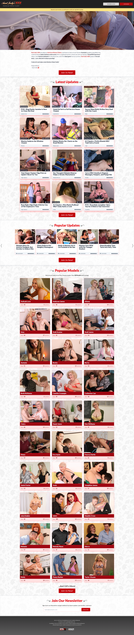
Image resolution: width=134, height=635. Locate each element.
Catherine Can (90, 393)
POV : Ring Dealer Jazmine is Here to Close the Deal (34, 110)
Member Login (111, 4)
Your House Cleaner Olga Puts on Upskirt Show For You (33, 174)
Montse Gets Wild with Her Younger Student (86, 247)
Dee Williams (90, 424)
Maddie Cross (90, 516)
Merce (87, 546)
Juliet (55, 516)
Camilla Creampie (59, 393)
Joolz (55, 485)
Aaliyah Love (26, 301)
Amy (22, 332)
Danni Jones (57, 424)
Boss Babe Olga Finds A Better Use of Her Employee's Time (34, 206)
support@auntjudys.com (70, 621)
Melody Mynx (58, 546)
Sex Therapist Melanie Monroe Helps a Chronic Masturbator (64, 174)
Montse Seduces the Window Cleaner (32, 142)
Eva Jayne (56, 455)
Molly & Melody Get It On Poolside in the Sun (66, 246)
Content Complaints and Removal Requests (77, 623)
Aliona (87, 301)
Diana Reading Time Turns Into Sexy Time (108, 246)
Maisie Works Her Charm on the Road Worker (65, 142)
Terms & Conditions (58, 623)
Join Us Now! (67, 72)
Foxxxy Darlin (90, 455)
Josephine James (91, 485)
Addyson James (59, 301)
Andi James (89, 332)
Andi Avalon (57, 332)
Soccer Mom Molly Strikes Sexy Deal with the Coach (99, 110)
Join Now (126, 4)
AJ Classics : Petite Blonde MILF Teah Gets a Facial (97, 142)
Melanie (24, 546)
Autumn (24, 363)
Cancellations (51, 623)
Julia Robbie (25, 516)
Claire (23, 424)
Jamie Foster (25, 485)
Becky (55, 363)
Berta (87, 363)
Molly (23, 577)
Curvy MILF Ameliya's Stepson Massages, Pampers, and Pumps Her (98, 174)
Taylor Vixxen (90, 577)
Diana (23, 455)
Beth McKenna (26, 393)
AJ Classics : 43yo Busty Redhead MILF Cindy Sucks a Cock (65, 206)
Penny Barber (58, 577)
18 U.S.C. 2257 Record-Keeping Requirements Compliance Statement (67, 620)
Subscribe (85, 609)
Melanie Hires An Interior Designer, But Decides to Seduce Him (25, 247)
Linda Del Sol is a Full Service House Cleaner (66, 110)
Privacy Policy (65, 623)
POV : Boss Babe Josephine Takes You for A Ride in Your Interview (97, 206)
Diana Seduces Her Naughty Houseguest (45, 246)
